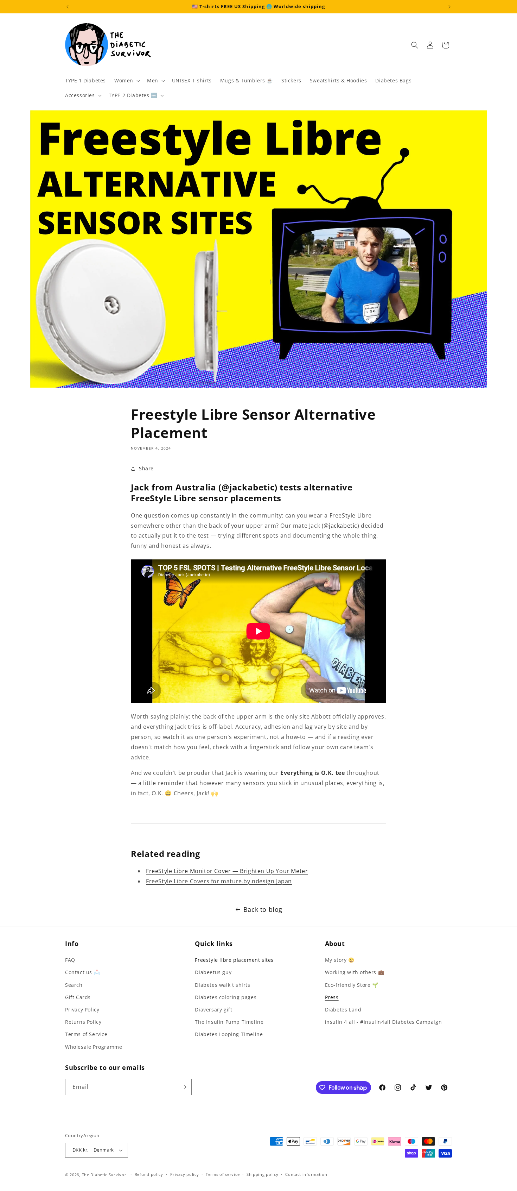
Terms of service (223, 1174)
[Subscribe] (183, 1087)
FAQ (70, 960)
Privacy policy (184, 1174)
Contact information (306, 1174)
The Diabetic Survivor (104, 1174)
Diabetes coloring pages (225, 997)
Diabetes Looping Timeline (229, 1034)
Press (332, 997)
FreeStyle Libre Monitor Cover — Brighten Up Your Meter (227, 871)
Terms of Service (86, 1034)
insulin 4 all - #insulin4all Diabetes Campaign (383, 1021)
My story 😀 (340, 960)
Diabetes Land (343, 1009)
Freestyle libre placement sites (234, 960)
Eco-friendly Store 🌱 (351, 985)
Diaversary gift (213, 1009)
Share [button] (146, 468)
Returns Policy (83, 1021)
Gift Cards (78, 997)
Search (74, 985)
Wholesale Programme (93, 1046)
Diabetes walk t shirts (222, 985)
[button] (126, 80)
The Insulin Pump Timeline (229, 1021)
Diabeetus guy (213, 972)
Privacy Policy (82, 1009)
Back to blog (262, 909)
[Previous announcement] (67, 6)
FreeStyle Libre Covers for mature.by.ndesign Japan (219, 881)
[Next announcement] (449, 6)
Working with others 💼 (354, 972)
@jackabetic (340, 525)
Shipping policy (263, 1174)
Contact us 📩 (82, 972)
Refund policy (149, 1174)
